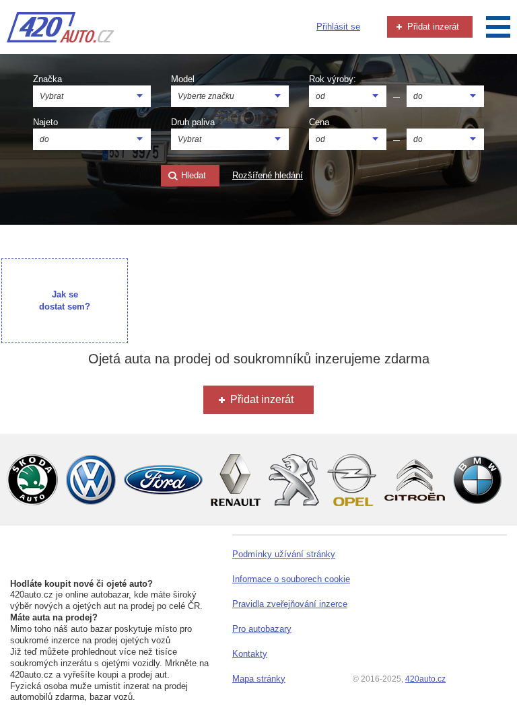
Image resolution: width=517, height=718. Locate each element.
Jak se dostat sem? (64, 300)
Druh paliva (193, 122)
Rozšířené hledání (267, 175)
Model (183, 79)
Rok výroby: (332, 79)
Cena (319, 122)
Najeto (45, 122)
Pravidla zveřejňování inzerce (289, 604)
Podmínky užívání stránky (283, 554)
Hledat (192, 175)
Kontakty (249, 654)
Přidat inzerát (432, 27)
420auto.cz (425, 679)
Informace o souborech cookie (291, 579)
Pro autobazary (261, 629)
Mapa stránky (258, 679)
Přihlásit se (338, 27)
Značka (47, 79)
